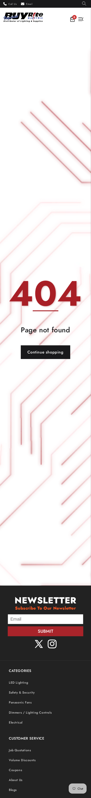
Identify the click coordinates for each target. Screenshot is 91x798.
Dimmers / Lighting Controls (30, 712)
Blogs (13, 790)
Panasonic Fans (20, 702)
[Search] (84, 4)
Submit (45, 631)
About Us (16, 780)
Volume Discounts (22, 760)
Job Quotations (20, 750)
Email (29, 4)
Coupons (15, 770)
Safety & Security (22, 692)
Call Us (12, 4)
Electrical (16, 722)
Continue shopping (45, 352)
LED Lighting (18, 682)
